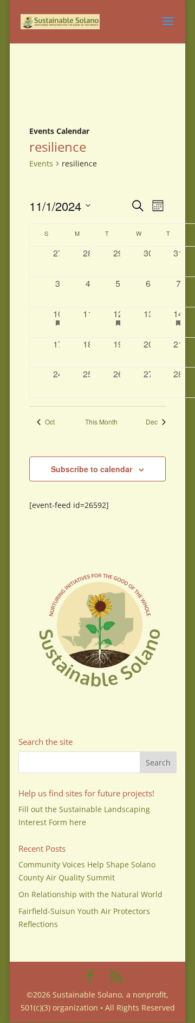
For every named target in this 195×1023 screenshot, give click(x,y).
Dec (152, 421)
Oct (50, 421)
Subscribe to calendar (91, 469)
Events (41, 163)
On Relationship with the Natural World (90, 894)
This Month (101, 421)
